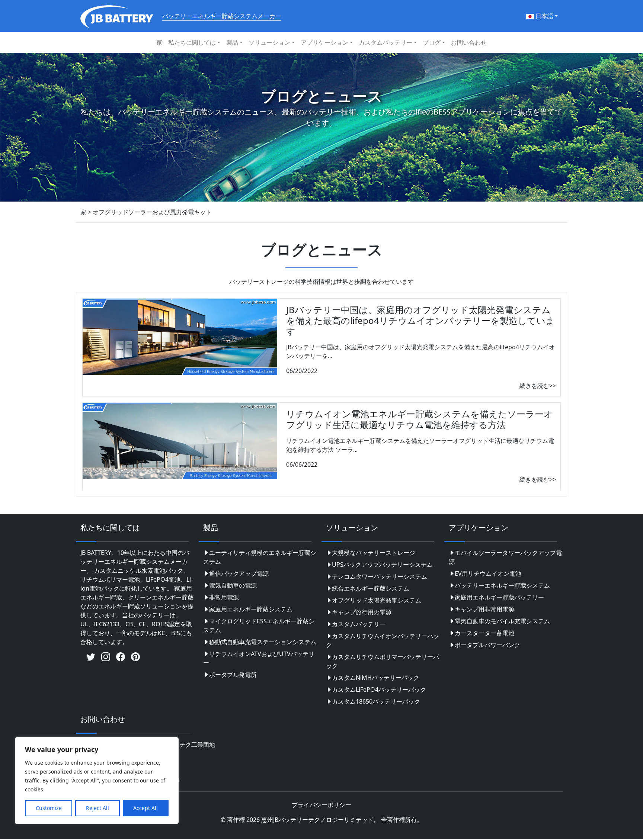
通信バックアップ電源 (239, 573)
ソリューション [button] (269, 42)
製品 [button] (232, 42)
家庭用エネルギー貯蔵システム (250, 609)
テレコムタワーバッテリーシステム (379, 576)
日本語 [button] (543, 16)
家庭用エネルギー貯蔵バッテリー (499, 597)
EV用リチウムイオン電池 (488, 573)
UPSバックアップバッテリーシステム (382, 564)
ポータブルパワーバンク (487, 645)
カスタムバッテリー (359, 624)
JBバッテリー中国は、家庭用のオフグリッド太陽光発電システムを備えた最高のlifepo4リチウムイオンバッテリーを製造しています (420, 320)
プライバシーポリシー (321, 805)
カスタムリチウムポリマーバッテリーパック (382, 661)
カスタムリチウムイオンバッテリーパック (382, 640)
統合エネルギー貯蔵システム (370, 588)
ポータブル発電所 (233, 675)
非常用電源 (224, 597)
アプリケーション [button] (324, 42)
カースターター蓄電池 (484, 633)
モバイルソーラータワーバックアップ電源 (505, 557)
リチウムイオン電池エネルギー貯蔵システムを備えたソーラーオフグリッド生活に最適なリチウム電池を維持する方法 (419, 419)
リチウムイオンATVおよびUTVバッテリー (258, 658)
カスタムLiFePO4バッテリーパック (379, 689)
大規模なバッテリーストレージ (373, 553)
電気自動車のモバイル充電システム (502, 621)
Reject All (97, 807)
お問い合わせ (469, 42)
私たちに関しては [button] (192, 42)
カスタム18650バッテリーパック (376, 701)
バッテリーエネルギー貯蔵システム (502, 585)
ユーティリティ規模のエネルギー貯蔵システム (259, 557)
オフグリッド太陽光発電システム (376, 600)
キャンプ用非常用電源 (484, 609)
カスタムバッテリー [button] (385, 42)
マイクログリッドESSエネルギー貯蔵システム (258, 625)
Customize (49, 807)
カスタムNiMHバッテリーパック (375, 678)
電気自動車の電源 (233, 585)
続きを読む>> (537, 386)
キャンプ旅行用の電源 (361, 612)
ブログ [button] (432, 42)
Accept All (145, 807)
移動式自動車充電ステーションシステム (262, 642)
